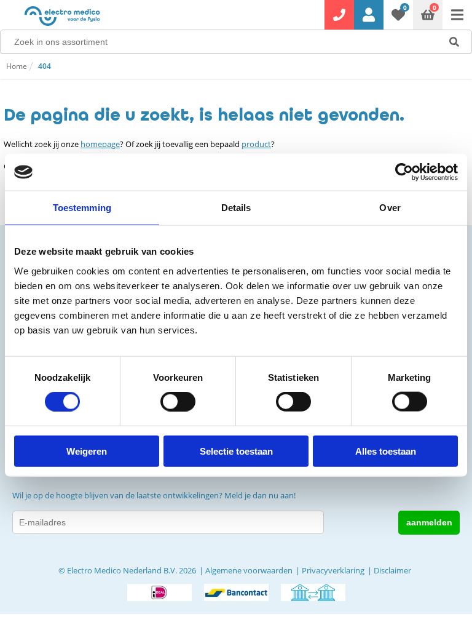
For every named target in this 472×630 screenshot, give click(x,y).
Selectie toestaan (236, 450)
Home (16, 66)
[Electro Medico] (62, 16)
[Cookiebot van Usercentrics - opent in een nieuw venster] (404, 172)
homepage (100, 144)
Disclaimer (392, 570)
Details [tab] (236, 207)
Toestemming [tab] (82, 207)
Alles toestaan (385, 450)
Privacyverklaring (333, 570)
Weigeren (86, 450)
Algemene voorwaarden (249, 570)
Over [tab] (389, 207)
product (256, 144)
